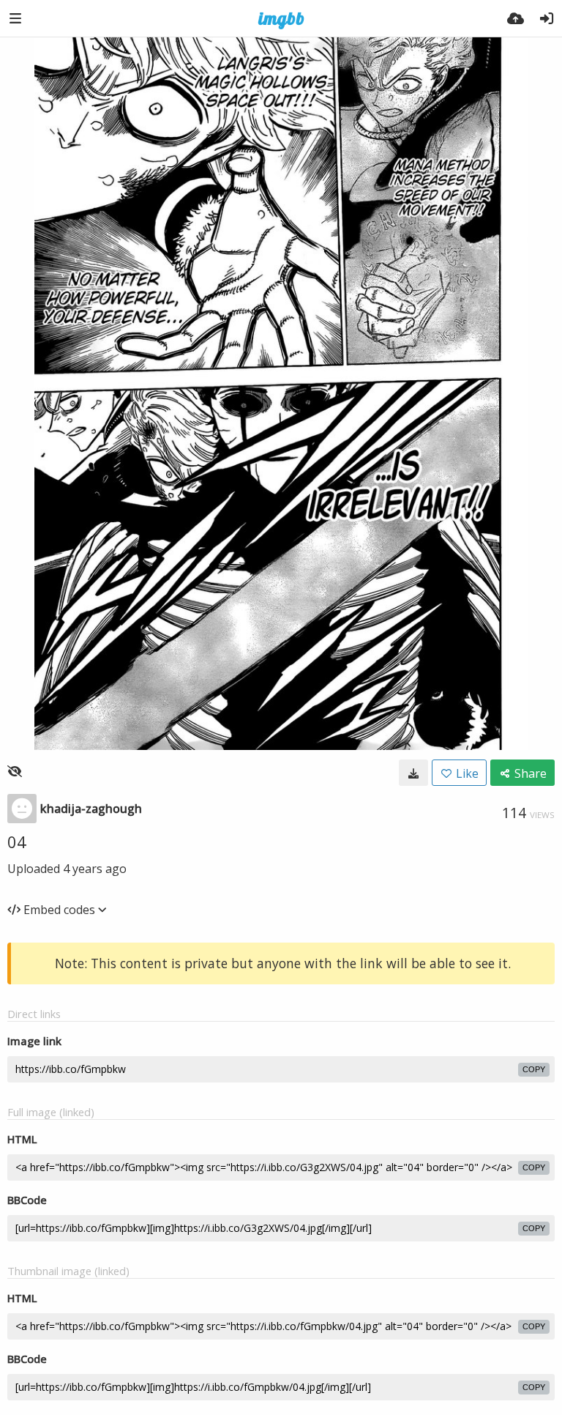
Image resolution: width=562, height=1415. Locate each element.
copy (533, 1069)
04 (16, 842)
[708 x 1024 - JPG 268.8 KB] (413, 773)
